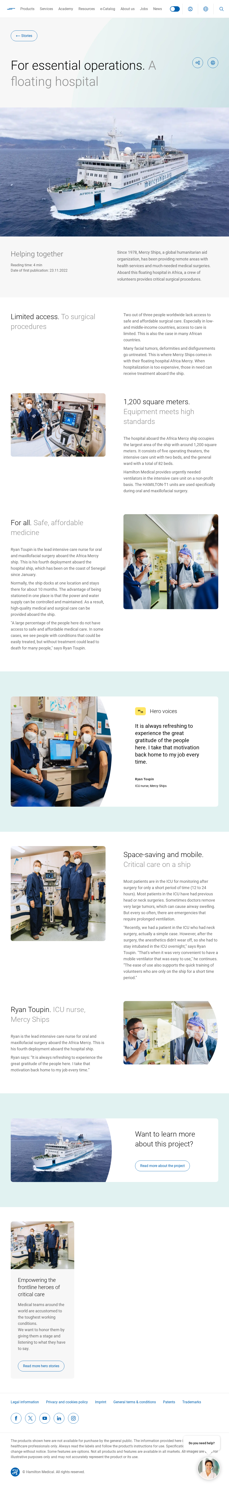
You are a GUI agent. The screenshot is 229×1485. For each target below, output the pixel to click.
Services (46, 9)
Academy (65, 9)
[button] (190, 9)
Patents (169, 1402)
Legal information (25, 1402)
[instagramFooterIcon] (73, 1418)
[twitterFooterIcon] (30, 1418)
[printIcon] (213, 62)
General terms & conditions (134, 1402)
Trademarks (191, 1402)
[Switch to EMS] (175, 9)
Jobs (144, 9)
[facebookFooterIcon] (16, 1418)
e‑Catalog (107, 9)
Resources (86, 9)
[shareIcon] (197, 62)
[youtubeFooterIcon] (44, 1418)
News (157, 9)
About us (128, 9)
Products (27, 9)
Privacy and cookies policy (67, 1402)
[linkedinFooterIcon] (59, 1418)
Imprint (100, 1402)
